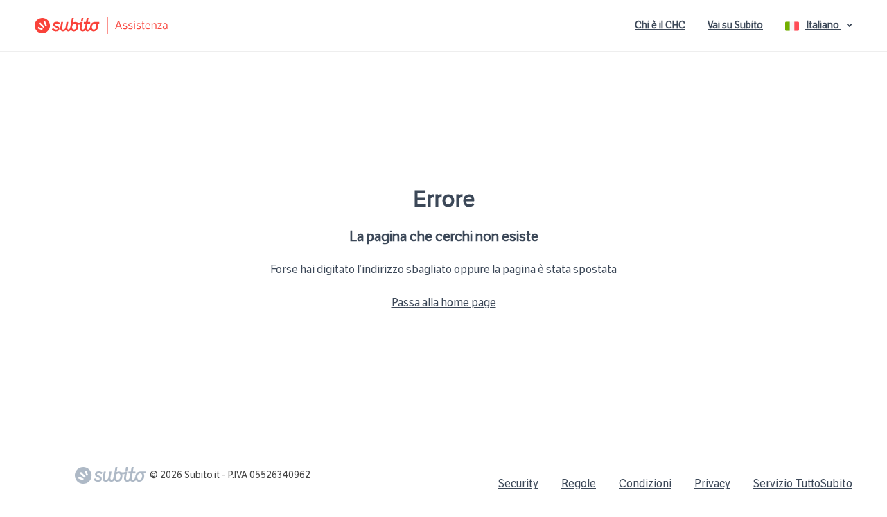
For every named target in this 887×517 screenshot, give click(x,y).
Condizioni (645, 483)
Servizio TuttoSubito (802, 483)
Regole (578, 483)
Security (518, 483)
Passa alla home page (444, 302)
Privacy (712, 483)
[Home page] (190, 25)
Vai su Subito (735, 25)
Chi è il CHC (660, 25)
